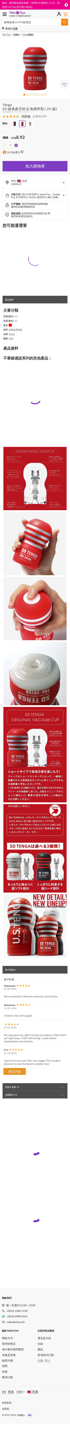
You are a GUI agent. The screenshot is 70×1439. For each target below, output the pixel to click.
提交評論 (14, 1071)
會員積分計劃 (46, 1354)
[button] (24, 95)
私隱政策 (7, 1402)
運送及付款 (44, 1338)
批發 (4, 1371)
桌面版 (5, 1408)
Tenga (12, 334)
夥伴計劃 (7, 1377)
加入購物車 (35, 166)
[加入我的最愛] (64, 84)
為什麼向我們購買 (13, 1349)
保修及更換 (9, 1354)
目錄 (40, 1343)
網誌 (40, 1349)
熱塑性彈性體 (15, 329)
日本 (11, 338)
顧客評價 (7, 1360)
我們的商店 (9, 1343)
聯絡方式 (7, 1338)
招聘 (4, 1366)
